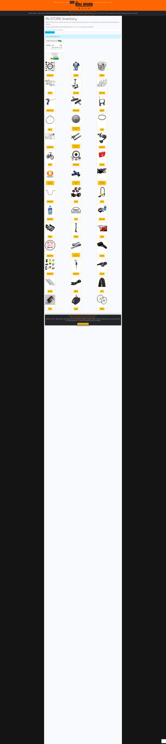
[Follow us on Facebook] (79, 8)
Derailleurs (102, 147)
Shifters (102, 273)
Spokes (50, 291)
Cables (50, 129)
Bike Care (76, 93)
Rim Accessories (76, 255)
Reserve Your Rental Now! (83, 323)
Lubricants (50, 219)
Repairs (67, 2)
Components (50, 147)
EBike (50, 164)
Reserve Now (62, 2)
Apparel (76, 75)
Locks (102, 201)
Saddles (102, 255)
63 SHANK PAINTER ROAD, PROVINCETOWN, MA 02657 (83, 11)
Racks (102, 236)
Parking (100, 2)
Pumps (76, 236)
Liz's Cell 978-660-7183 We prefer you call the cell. (83, 15)
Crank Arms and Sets (76, 146)
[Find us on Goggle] (89, 8)
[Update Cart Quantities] (60, 41)
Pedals (50, 236)
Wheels (102, 308)
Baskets (102, 75)
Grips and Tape (76, 182)
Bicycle (50, 93)
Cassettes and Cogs (76, 128)
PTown (95, 2)
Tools (50, 308)
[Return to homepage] (84, 4)
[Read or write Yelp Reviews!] (85, 8)
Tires (102, 291)
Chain (102, 129)
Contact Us (105, 2)
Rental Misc (50, 255)
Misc (76, 219)
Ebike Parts (76, 164)
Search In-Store (50, 32)
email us (73, 27)
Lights (76, 201)
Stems (76, 291)
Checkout (56, 58)
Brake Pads (76, 110)
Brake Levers (50, 110)
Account (110, 2)
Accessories (50, 75)
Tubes (76, 308)
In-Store (72, 2)
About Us (56, 2)
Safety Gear (50, 273)
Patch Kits (102, 219)
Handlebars (50, 201)
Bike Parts (102, 93)
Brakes (102, 110)
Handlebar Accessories (102, 182)
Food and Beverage (50, 182)
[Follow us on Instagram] (82, 8)
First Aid (102, 164)
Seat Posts (76, 273)
